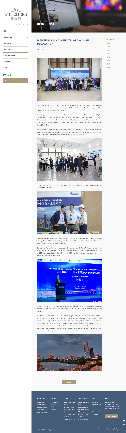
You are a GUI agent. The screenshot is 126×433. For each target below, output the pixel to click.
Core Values (40, 410)
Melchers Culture (97, 412)
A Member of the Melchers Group (110, 431)
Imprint (106, 429)
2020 (108, 64)
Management (41, 405)
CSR (93, 409)
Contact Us (111, 416)
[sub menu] (26, 37)
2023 (108, 54)
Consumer (54, 409)
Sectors (7, 43)
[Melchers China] (16, 13)
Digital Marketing (69, 407)
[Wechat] (9, 75)
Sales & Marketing (69, 402)
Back (69, 382)
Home (5, 31)
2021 (108, 61)
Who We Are (40, 402)
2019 (108, 67)
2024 (108, 50)
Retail (66, 405)
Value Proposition (42, 412)
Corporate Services (69, 419)
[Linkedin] (4, 75)
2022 (108, 57)
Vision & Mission (42, 407)
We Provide (95, 402)
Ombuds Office (97, 429)
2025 (108, 47)
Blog (5, 67)
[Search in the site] (25, 80)
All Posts (110, 40)
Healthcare (54, 407)
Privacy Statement (115, 429)
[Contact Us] (124, 421)
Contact (7, 61)
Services (7, 49)
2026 (108, 43)
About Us (7, 37)
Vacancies (95, 414)
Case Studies (9, 55)
